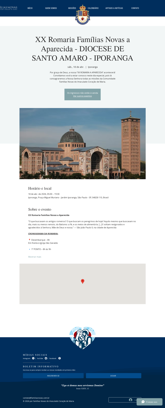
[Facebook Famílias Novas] (59, 358)
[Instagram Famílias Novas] (33, 358)
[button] (113, 375)
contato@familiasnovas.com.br (36, 398)
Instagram (26, 358)
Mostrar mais (34, 256)
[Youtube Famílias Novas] (46, 358)
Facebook (52, 358)
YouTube (40, 358)
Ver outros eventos (82, 96)
